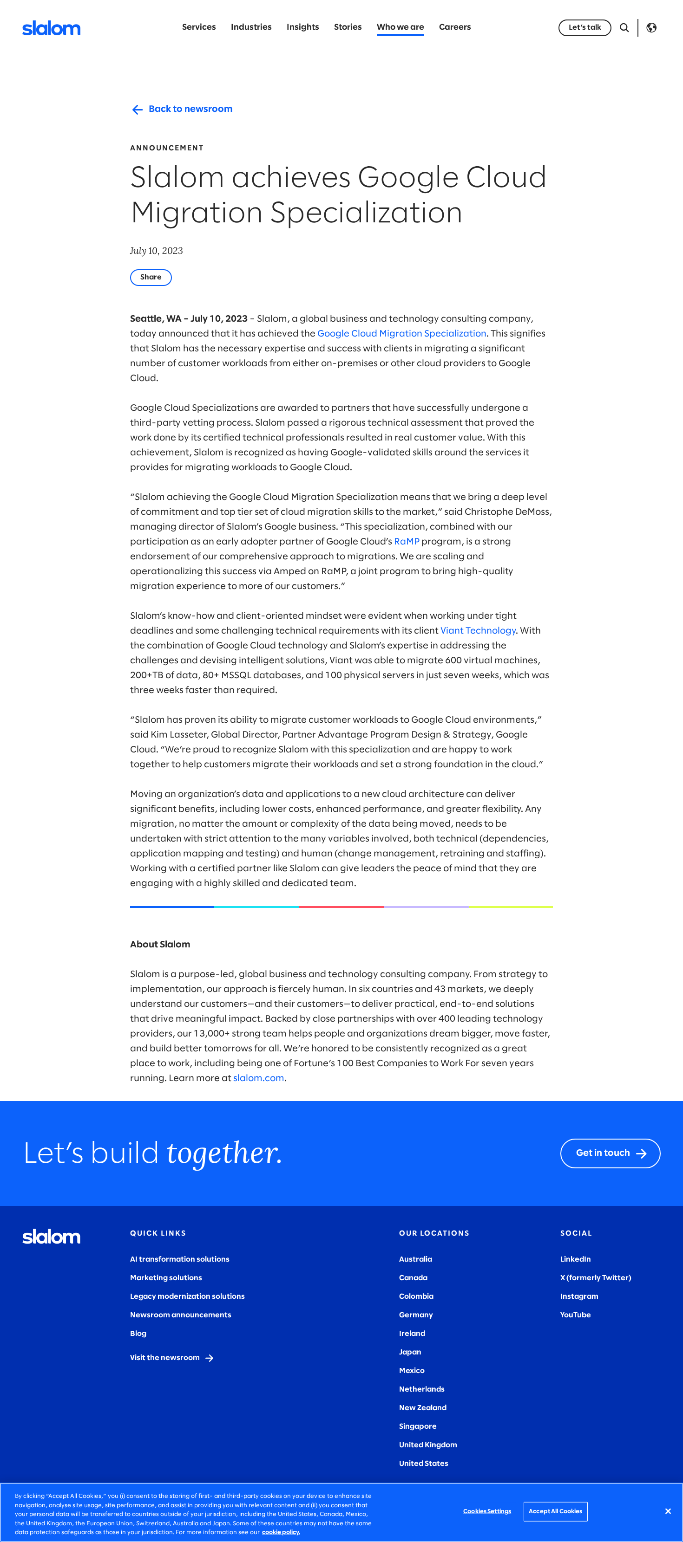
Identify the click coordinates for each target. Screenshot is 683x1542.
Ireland (412, 1333)
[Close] (668, 1511)
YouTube (575, 1315)
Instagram (579, 1296)
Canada (413, 1278)
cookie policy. (281, 1532)
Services (199, 28)
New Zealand (423, 1408)
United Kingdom (428, 1445)
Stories (348, 28)
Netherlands (422, 1389)
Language (651, 28)
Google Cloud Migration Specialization (401, 334)
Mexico (412, 1370)
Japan (410, 1352)
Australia (415, 1259)
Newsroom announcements (180, 1315)
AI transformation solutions (180, 1259)
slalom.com (258, 1078)
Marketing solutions (166, 1278)
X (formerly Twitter (594, 1278)
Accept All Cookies (555, 1512)
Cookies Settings (487, 1512)
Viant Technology (478, 631)
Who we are (400, 28)
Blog (138, 1333)
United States (423, 1463)
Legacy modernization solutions (187, 1296)
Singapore (418, 1426)
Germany (416, 1315)
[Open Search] (624, 28)
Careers (455, 28)
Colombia (416, 1296)
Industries (251, 28)
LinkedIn (575, 1259)
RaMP (407, 542)
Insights (303, 28)
